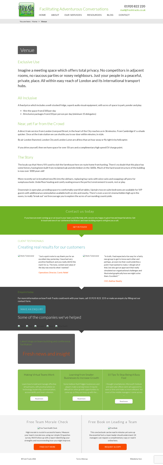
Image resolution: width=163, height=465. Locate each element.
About (55, 15)
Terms (78, 459)
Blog (110, 15)
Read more (39, 399)
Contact (124, 15)
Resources (94, 15)
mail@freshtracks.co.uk (133, 10)
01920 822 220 (134, 6)
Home (42, 15)
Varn (140, 459)
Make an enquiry (32, 309)
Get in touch (80, 227)
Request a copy (113, 447)
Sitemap (85, 459)
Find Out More (47, 447)
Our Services (73, 15)
